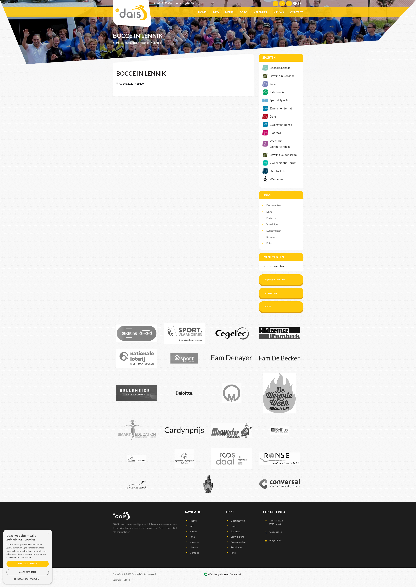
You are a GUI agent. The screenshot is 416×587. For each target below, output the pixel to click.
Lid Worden (270, 292)
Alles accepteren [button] (28, 563)
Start (116, 42)
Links (269, 211)
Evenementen (130, 42)
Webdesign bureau (218, 574)
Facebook (295, 3)
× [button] (48, 533)
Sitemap (117, 579)
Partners (271, 217)
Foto (269, 243)
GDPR (267, 306)
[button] (27, 578)
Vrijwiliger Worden (274, 279)
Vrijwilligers (273, 224)
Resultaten (272, 236)
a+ (275, 3)
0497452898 (164, 3)
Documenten (273, 205)
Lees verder (25, 557)
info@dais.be (187, 3)
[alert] (27, 557)
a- (289, 3)
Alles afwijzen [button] (27, 572)
